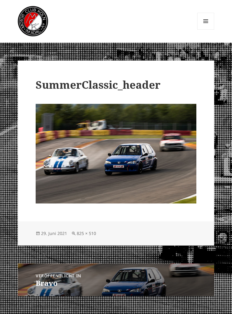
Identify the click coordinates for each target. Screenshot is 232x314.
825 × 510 (86, 233)
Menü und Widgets (206, 29)
